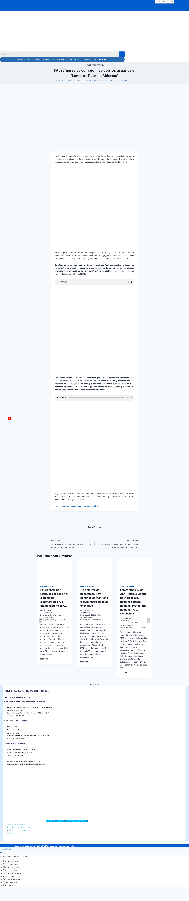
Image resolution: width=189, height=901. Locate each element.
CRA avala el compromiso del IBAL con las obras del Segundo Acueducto (119, 544)
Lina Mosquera (48, 610)
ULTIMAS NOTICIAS (47, 586)
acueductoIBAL (88, 610)
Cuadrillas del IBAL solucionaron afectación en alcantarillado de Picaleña (71, 544)
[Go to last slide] (40, 620)
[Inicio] (86, 65)
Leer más (45, 659)
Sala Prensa (63, 81)
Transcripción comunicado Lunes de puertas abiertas (78, 506)
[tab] (90, 684)
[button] (30, 59)
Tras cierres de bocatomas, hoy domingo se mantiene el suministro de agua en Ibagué (94, 597)
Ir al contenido (6, 849)
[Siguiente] (148, 620)
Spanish (161, 2)
